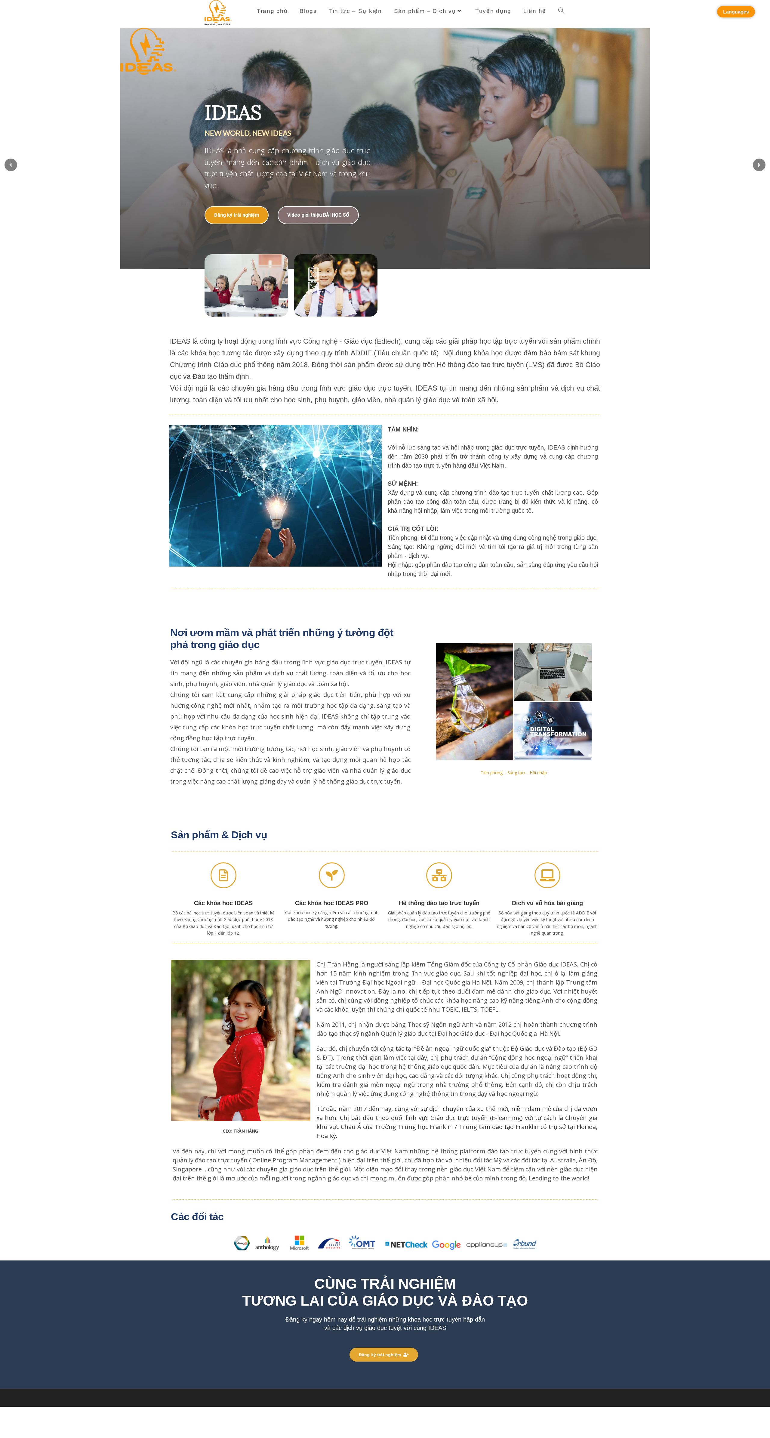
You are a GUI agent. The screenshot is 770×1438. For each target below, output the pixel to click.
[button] (11, 165)
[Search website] (561, 11)
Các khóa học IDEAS (223, 903)
